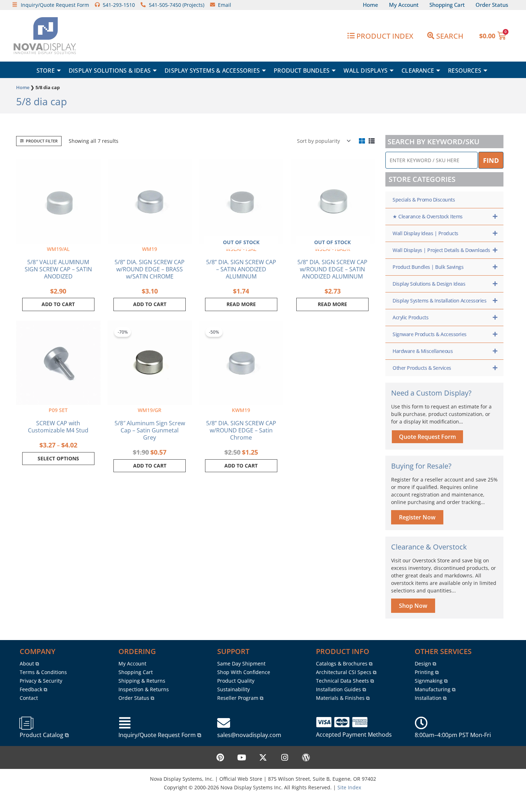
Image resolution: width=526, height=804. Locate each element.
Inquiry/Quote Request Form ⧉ (159, 735)
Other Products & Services (422, 367)
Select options (58, 458)
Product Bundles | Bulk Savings (428, 266)
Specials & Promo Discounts (424, 199)
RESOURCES (464, 70)
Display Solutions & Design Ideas (429, 283)
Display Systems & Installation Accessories (439, 300)
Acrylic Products (410, 317)
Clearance (417, 70)
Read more (241, 304)
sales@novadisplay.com (249, 735)
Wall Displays (366, 70)
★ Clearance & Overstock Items (428, 216)
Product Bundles (302, 70)
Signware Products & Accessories (430, 334)
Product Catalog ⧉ (44, 735)
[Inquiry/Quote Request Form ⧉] (124, 723)
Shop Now (413, 606)
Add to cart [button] (58, 304)
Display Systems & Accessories (212, 70)
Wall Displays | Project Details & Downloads (441, 250)
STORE (45, 70)
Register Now (417, 517)
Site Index (349, 787)
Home (22, 87)
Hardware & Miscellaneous (423, 351)
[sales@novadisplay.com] (223, 723)
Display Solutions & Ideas (110, 70)
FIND (491, 160)
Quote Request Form (427, 437)
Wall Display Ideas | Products (425, 233)
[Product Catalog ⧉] (26, 723)
